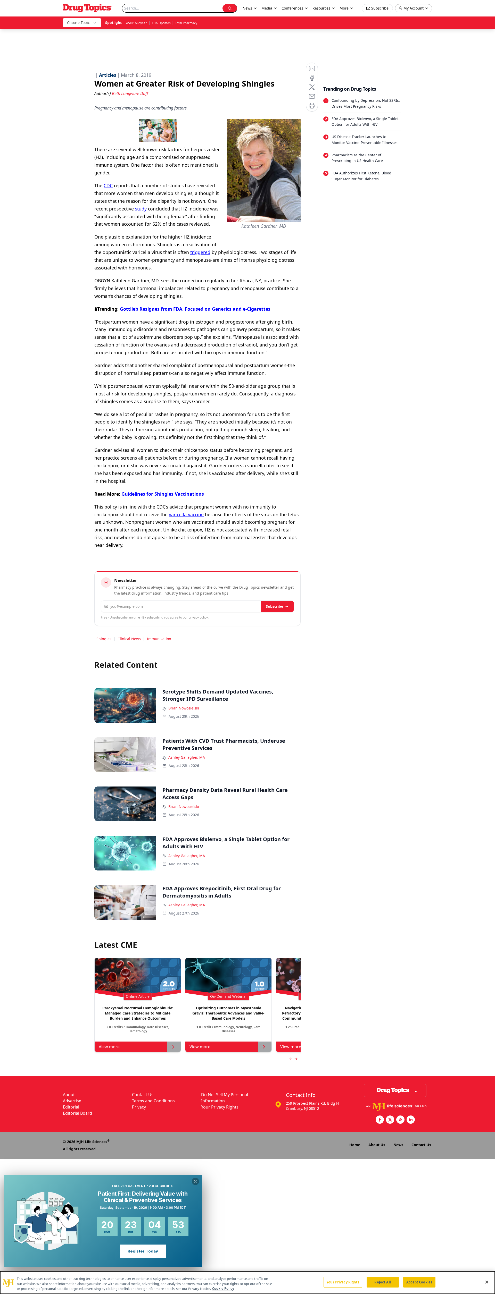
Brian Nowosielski (183, 708)
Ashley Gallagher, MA (186, 757)
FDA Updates (161, 23)
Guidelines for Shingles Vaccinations (162, 494)
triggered (200, 252)
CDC (108, 185)
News (398, 1144)
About (69, 1094)
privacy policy (198, 617)
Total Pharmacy (186, 23)
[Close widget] (195, 1181)
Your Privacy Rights (219, 1107)
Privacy (139, 1107)
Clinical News (129, 638)
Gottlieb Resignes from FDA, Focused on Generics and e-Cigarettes (195, 309)
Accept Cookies (419, 1282)
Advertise (72, 1101)
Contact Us (142, 1094)
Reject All (382, 1282)
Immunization (159, 638)
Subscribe (274, 606)
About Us (376, 1144)
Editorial (71, 1107)
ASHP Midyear (136, 23)
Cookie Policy (223, 1288)
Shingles (103, 638)
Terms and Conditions (153, 1101)
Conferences (292, 8)
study (141, 209)
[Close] (486, 1282)
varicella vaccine (186, 514)
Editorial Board (77, 1113)
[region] (247, 1282)
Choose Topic (78, 22)
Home (354, 1144)
